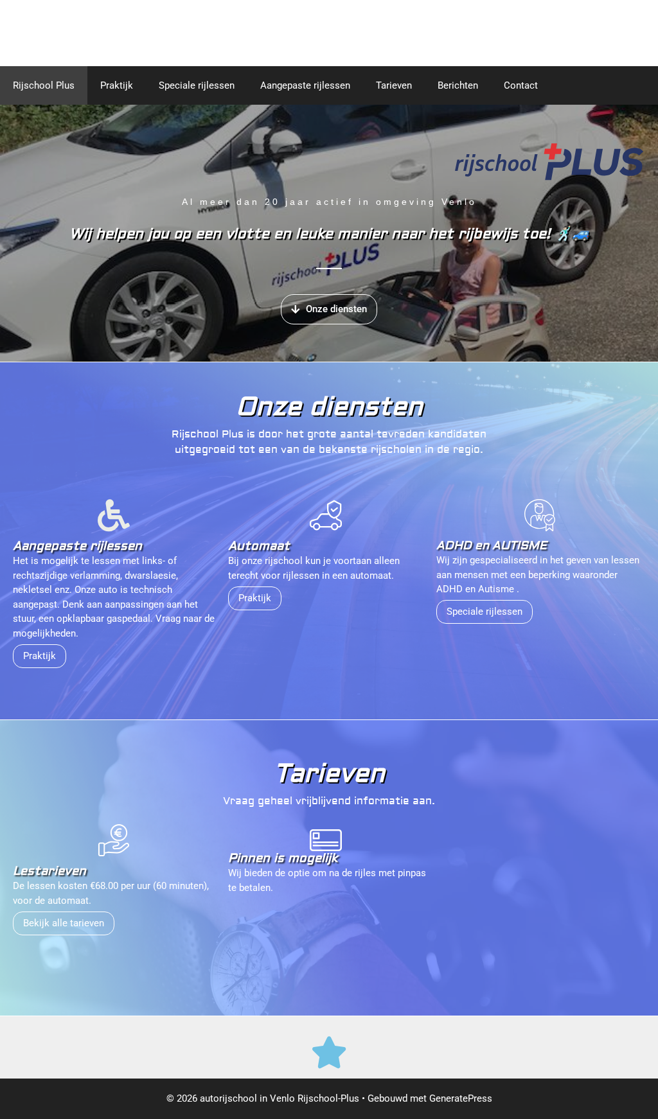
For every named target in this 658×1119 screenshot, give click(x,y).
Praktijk (116, 85)
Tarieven (394, 85)
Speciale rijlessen (197, 85)
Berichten (458, 85)
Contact (521, 85)
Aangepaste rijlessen (305, 85)
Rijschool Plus (44, 85)
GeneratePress (460, 1098)
